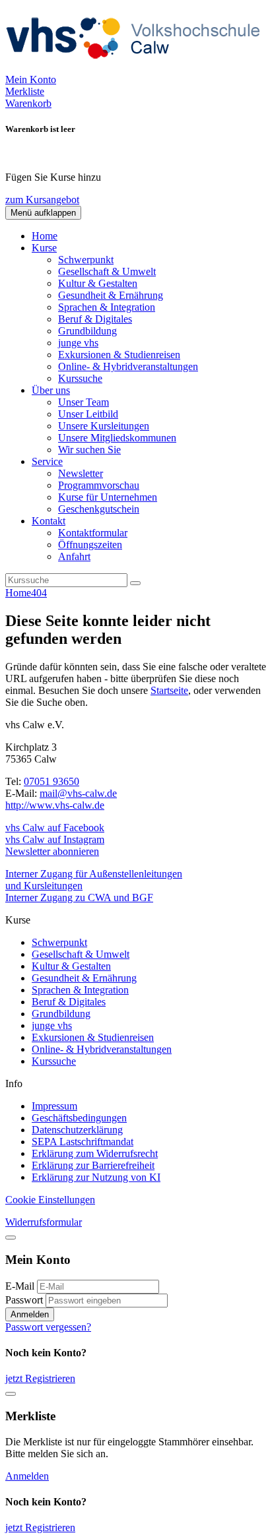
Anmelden (30, 1314)
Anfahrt (74, 556)
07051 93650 (51, 781)
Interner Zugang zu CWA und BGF (79, 897)
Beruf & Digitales (95, 319)
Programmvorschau (98, 485)
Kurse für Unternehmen (107, 497)
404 (39, 592)
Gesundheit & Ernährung (110, 295)
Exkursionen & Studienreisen (119, 354)
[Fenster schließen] (10, 1394)
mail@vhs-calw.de (78, 793)
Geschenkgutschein (98, 509)
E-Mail (19, 1286)
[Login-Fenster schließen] (10, 1238)
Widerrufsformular (43, 1222)
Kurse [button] (44, 247)
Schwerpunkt (86, 259)
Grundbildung (87, 330)
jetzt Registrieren (40, 1378)
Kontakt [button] (48, 520)
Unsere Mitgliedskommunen (117, 437)
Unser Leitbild (88, 414)
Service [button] (47, 461)
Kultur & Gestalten (97, 283)
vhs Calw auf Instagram (54, 839)
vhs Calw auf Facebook (54, 827)
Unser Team (83, 402)
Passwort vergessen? (48, 1327)
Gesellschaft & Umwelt (107, 271)
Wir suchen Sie (89, 449)
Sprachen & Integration (106, 307)
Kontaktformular (92, 532)
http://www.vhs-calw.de (54, 805)
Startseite (169, 690)
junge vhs (78, 342)
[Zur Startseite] (137, 67)
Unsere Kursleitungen (103, 425)
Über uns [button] (51, 390)
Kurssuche (80, 378)
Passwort (24, 1299)
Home (44, 235)
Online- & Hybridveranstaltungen (128, 366)
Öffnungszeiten (90, 544)
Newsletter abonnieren (52, 851)
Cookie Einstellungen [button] (50, 1199)
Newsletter (80, 473)
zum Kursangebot (42, 199)
